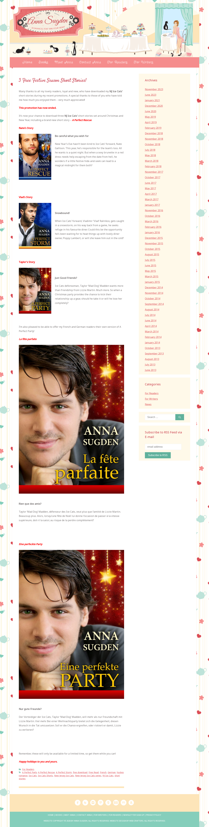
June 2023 (150, 94)
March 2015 (151, 276)
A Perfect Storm (64, 772)
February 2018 (153, 166)
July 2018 (150, 150)
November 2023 (154, 89)
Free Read (94, 772)
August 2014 (152, 309)
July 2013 (150, 364)
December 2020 (154, 106)
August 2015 (152, 254)
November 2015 (154, 243)
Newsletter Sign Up (133, 815)
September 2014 (154, 304)
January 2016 (152, 232)
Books (43, 62)
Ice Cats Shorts (45, 775)
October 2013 (152, 348)
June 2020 (150, 111)
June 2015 (150, 265)
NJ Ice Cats (108, 775)
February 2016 (153, 227)
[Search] (179, 417)
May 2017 (150, 188)
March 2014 (151, 331)
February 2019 (153, 128)
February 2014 (153, 337)
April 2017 (151, 194)
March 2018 (151, 161)
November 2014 (154, 293)
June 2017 (150, 183)
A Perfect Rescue (46, 772)
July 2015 (150, 260)
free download (80, 772)
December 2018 (154, 133)
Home (27, 62)
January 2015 (152, 282)
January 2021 (152, 100)
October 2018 (152, 144)
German (112, 772)
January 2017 (152, 205)
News (148, 404)
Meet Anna (63, 62)
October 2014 (152, 298)
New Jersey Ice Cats (64, 775)
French (103, 772)
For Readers (117, 62)
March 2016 (151, 221)
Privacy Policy (153, 815)
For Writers (143, 62)
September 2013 (154, 353)
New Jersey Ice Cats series (88, 775)
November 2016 (154, 210)
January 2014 (152, 342)
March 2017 (151, 199)
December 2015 (154, 238)
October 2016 (152, 216)
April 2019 (151, 122)
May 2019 (150, 117)
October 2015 (152, 249)
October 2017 (152, 177)
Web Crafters (136, 820)
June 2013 (150, 370)
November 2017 (154, 172)
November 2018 (154, 139)
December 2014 (154, 287)
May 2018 (150, 155)
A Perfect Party (29, 772)
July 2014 (150, 315)
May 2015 (150, 271)
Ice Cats (33, 775)
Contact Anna (90, 62)
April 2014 (151, 326)
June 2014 (150, 320)
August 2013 (152, 359)
